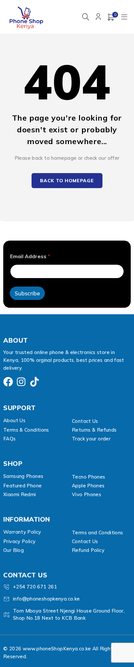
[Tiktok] (34, 382)
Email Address (30, 256)
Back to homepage (67, 181)
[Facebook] (8, 382)
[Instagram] (21, 382)
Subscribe (27, 293)
